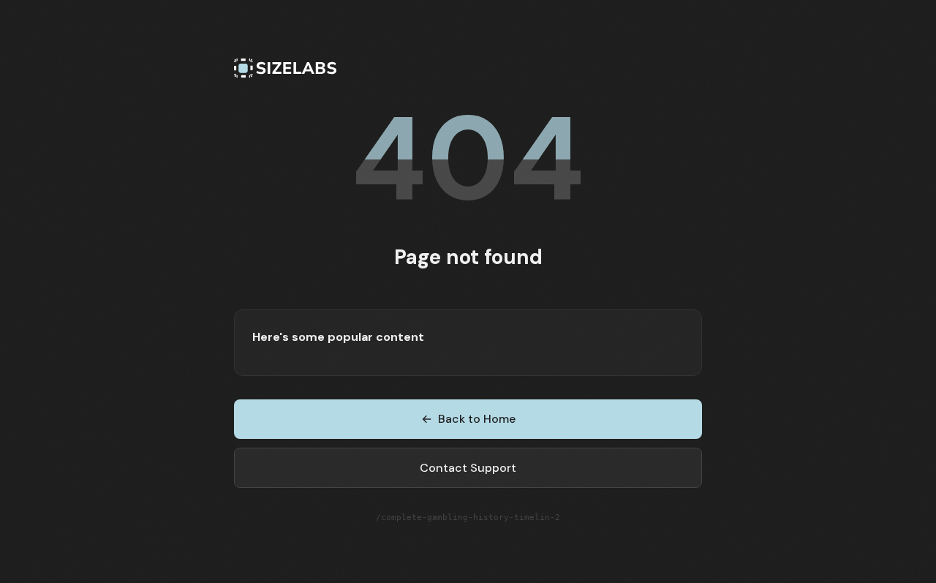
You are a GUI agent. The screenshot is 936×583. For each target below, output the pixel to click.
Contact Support (468, 467)
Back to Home (468, 418)
